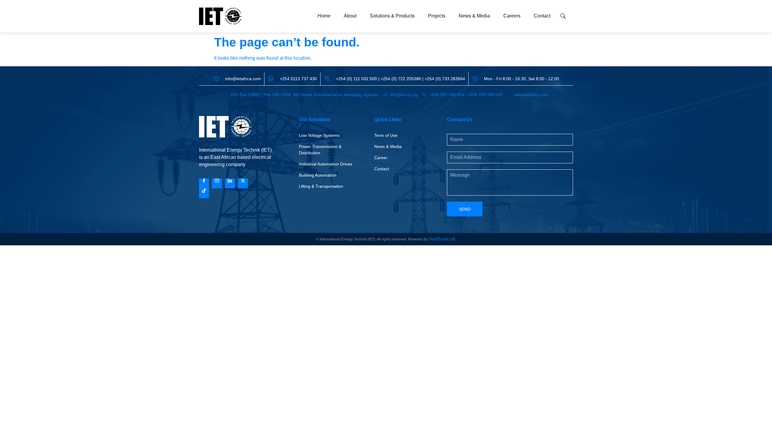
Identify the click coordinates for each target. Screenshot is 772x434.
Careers (511, 15)
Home (324, 15)
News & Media (474, 15)
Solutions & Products (392, 15)
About (350, 15)
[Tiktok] (204, 193)
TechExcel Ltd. (442, 239)
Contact (542, 15)
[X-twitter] (243, 183)
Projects (436, 15)
